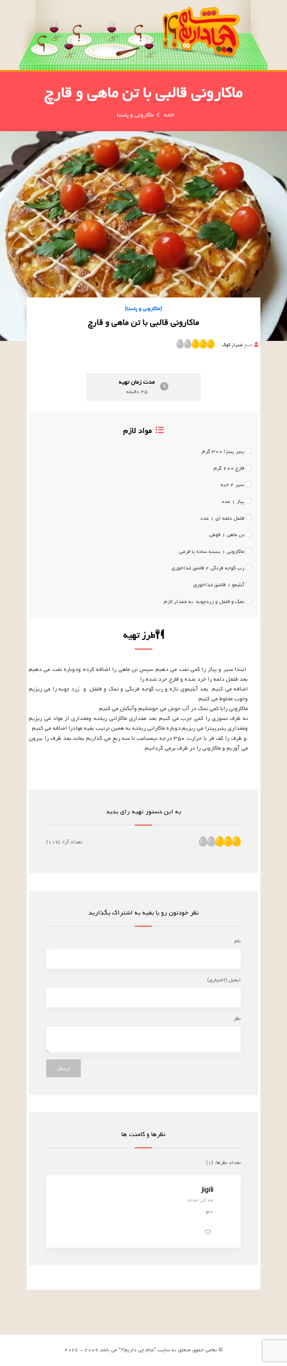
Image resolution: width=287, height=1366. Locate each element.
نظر (237, 1018)
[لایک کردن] (208, 1232)
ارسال (63, 1068)
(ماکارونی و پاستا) (143, 308)
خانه (169, 115)
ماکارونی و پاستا (135, 115)
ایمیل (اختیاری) (224, 980)
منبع (237, 345)
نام (237, 941)
